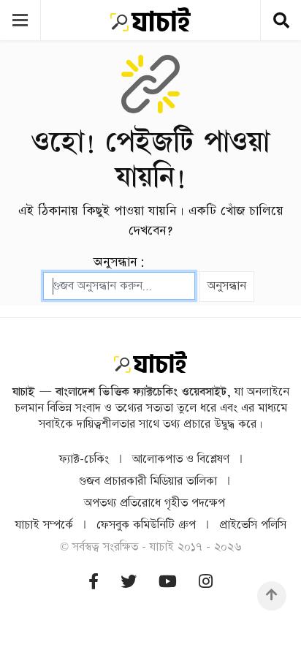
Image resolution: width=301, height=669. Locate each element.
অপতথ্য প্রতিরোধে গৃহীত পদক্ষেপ (154, 503)
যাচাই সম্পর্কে (44, 525)
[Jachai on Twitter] (129, 582)
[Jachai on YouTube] (168, 582)
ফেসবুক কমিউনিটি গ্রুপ (146, 525)
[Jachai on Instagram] (206, 582)
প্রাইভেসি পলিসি (252, 525)
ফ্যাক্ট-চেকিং (84, 459)
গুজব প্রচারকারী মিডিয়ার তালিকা (148, 481)
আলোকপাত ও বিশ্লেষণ (180, 459)
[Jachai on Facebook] (93, 582)
